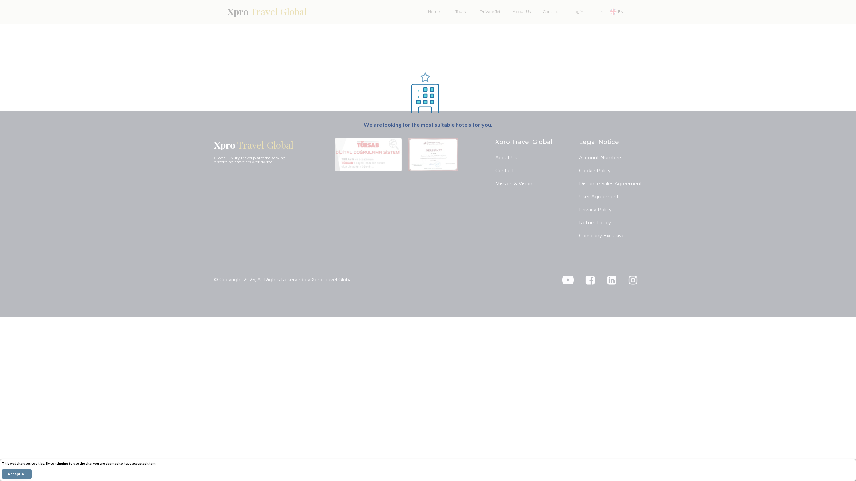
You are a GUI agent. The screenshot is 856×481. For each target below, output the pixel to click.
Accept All (16, 473)
